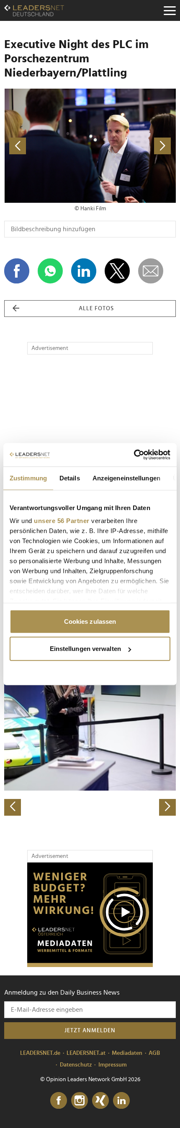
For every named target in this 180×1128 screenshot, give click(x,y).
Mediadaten (127, 1053)
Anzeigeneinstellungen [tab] (126, 477)
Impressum (112, 1065)
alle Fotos (96, 308)
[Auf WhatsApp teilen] (50, 270)
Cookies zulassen (90, 621)
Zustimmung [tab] (28, 477)
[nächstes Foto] (133, 146)
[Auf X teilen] (117, 270)
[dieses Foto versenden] (150, 270)
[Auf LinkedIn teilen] (83, 270)
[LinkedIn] (121, 1100)
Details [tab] (69, 477)
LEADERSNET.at (86, 1053)
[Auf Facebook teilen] (16, 270)
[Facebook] (58, 1100)
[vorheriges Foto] (47, 146)
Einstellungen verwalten (85, 648)
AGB (154, 1053)
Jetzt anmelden (90, 1031)
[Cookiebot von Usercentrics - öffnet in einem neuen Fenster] (133, 454)
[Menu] (169, 10)
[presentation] (12, 807)
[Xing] (100, 1100)
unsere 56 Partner (62, 520)
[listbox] (90, 731)
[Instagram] (79, 1100)
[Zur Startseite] (34, 10)
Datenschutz (76, 1065)
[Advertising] (90, 915)
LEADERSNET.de (40, 1053)
